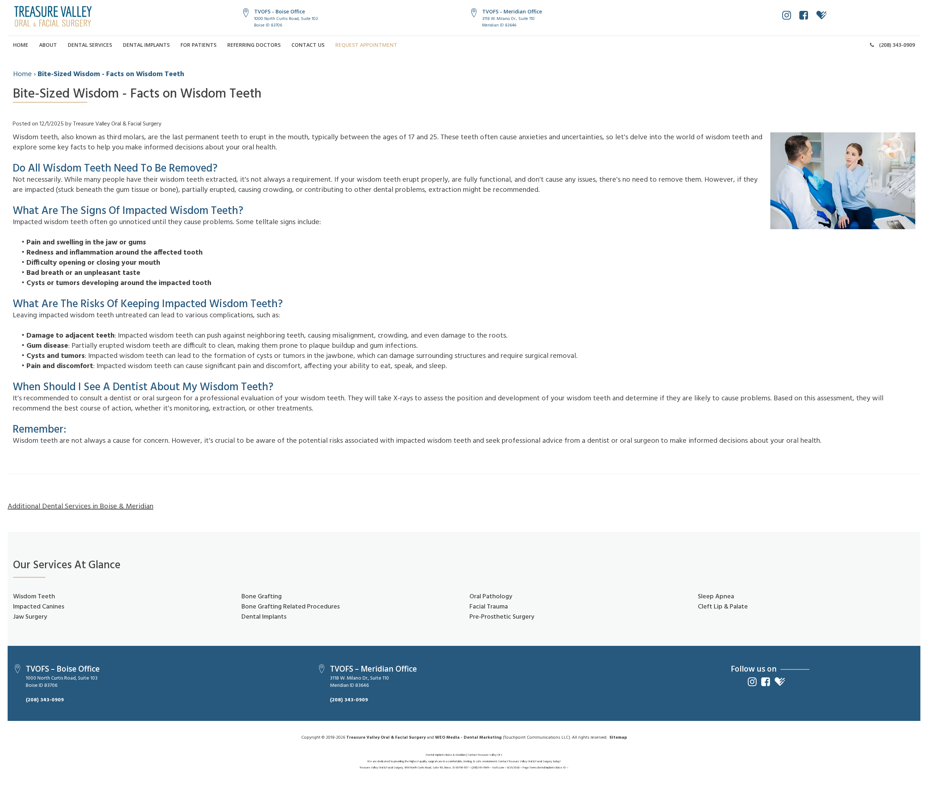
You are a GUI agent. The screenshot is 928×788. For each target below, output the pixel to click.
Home (20, 44)
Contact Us (307, 44)
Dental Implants (146, 44)
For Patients (198, 44)
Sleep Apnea (716, 596)
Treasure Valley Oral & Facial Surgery (386, 737)
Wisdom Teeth (34, 596)
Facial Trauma (488, 607)
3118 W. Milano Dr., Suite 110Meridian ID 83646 (508, 22)
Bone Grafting (261, 596)
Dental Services (90, 44)
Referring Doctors (254, 44)
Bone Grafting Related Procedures (290, 607)
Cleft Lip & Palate (723, 607)
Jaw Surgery (30, 617)
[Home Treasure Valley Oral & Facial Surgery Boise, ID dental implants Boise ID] (53, 16)
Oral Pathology (490, 596)
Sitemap (618, 737)
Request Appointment (366, 44)
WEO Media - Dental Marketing (468, 737)
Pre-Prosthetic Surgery (501, 617)
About (48, 44)
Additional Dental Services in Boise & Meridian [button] (80, 506)
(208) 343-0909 (896, 44)
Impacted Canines (38, 607)
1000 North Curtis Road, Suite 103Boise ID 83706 (286, 22)
